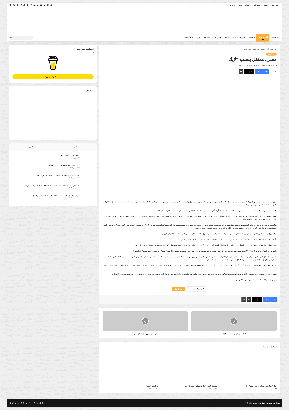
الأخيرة (74, 147)
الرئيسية (272, 49)
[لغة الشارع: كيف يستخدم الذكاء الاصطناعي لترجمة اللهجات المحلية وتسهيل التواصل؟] (87, 188)
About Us (232, 5)
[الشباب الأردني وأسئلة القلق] (87, 158)
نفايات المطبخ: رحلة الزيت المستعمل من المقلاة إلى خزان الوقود (57, 175)
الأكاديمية (190, 37)
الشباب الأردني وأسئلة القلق (70, 155)
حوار (198, 37)
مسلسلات (208, 37)
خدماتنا (266, 5)
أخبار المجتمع (263, 37)
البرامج (242, 37)
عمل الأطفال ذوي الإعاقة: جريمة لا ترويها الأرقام (260, 386)
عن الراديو (275, 5)
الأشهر (31, 147)
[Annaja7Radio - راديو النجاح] (267, 21)
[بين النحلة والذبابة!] (130, 368)
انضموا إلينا (257, 5)
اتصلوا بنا (247, 5)
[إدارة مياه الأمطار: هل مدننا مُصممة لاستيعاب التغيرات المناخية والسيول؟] (87, 198)
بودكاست (275, 37)
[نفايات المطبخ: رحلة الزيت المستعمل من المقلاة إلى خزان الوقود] (87, 178)
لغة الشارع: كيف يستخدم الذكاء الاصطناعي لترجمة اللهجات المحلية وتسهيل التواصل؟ (51, 185)
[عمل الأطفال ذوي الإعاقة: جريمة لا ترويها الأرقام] (249, 368)
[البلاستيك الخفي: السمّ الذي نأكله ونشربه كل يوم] (189, 368)
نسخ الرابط (179, 289)
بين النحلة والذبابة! (152, 386)
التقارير (218, 37)
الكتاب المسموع (230, 37)
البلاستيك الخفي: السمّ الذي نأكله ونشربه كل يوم (201, 386)
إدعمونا (240, 5)
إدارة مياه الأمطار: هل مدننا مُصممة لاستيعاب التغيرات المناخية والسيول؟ (55, 195)
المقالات (252, 37)
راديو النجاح (271, 65)
